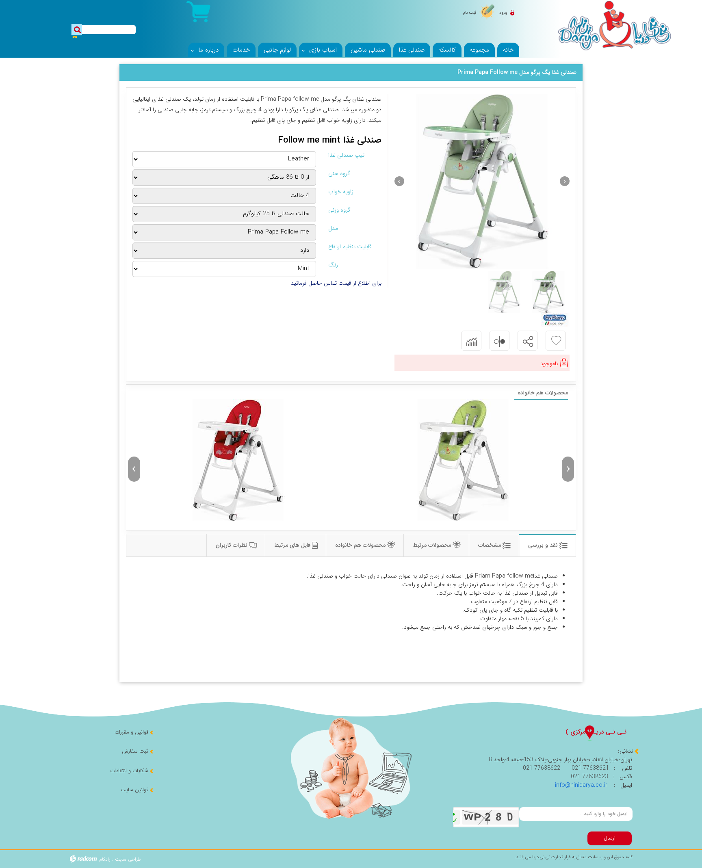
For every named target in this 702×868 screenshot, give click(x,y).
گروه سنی (339, 173)
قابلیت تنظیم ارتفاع (350, 246)
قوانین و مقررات (131, 732)
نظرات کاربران (232, 545)
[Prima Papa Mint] (482, 181)
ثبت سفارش (135, 751)
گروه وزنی (339, 210)
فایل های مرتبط (293, 545)
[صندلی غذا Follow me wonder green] (463, 460)
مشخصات (490, 545)
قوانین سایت (134, 790)
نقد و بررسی (543, 545)
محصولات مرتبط (433, 545)
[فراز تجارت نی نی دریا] (614, 25)
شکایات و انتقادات (129, 770)
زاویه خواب (340, 192)
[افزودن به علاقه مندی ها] (556, 341)
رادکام (104, 859)
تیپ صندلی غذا (346, 155)
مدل (333, 228)
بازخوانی (452, 815)
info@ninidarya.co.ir (581, 785)
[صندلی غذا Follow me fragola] (238, 460)
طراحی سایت (128, 859)
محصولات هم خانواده (361, 545)
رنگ (333, 265)
